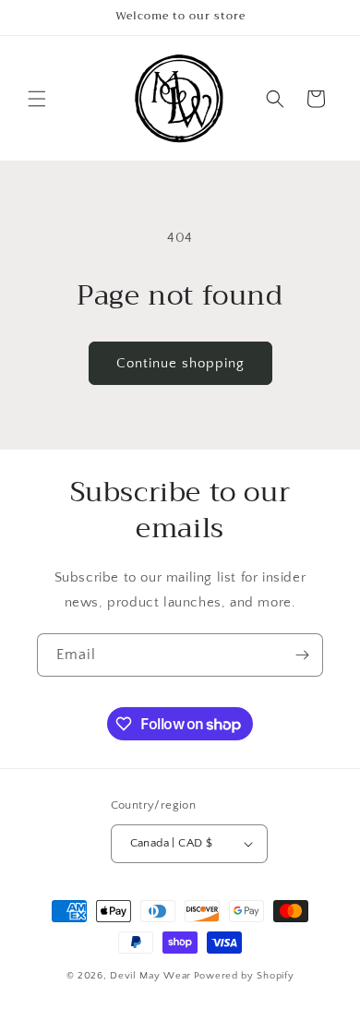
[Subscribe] (302, 655)
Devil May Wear (150, 975)
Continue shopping (180, 363)
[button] (37, 98)
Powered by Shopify (244, 975)
